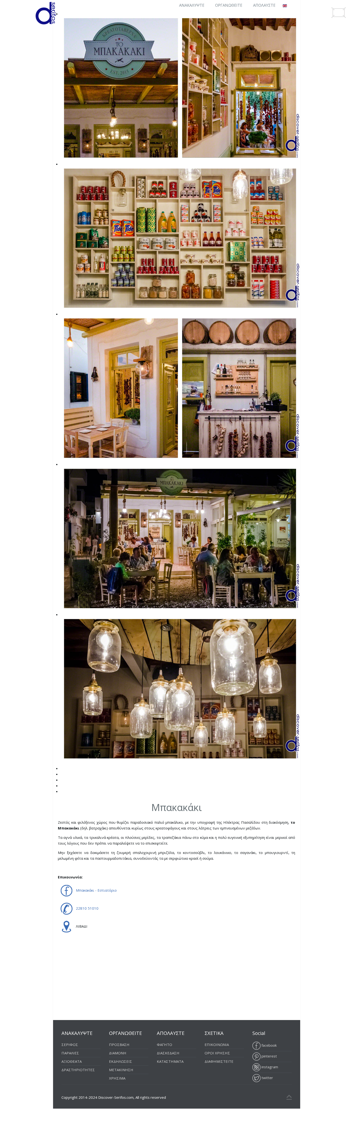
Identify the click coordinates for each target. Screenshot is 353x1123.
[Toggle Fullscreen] (338, 12)
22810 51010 (87, 908)
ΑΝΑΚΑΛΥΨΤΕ (191, 5)
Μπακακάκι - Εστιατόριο (96, 890)
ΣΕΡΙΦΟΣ (69, 1044)
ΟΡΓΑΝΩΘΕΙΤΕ (228, 5)
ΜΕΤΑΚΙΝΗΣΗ (121, 1069)
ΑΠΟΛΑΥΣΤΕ (264, 5)
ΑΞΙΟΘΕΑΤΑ (71, 1061)
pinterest (269, 1056)
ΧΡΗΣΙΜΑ (117, 1078)
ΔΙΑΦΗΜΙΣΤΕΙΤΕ (219, 1061)
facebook (269, 1045)
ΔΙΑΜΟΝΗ (117, 1053)
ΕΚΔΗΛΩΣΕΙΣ (120, 1061)
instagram (269, 1066)
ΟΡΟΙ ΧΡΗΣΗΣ (217, 1053)
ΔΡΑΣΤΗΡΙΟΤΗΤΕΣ (78, 1069)
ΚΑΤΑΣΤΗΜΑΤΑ (170, 1061)
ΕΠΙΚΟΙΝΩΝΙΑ (217, 1044)
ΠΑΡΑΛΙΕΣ (70, 1053)
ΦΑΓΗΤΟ (164, 1044)
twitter (267, 1077)
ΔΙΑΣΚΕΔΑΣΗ (168, 1053)
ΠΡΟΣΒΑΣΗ (119, 1044)
